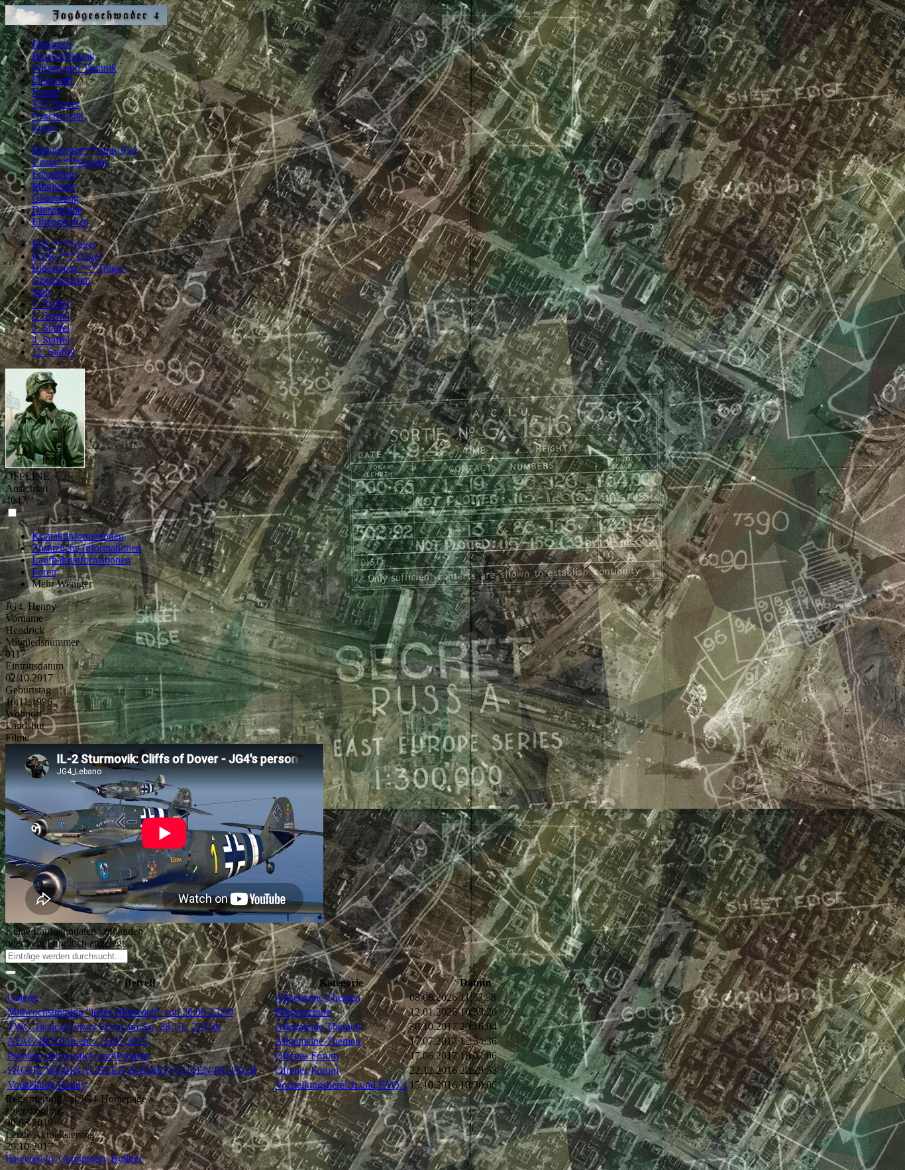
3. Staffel (51, 327)
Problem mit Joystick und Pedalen (78, 1055)
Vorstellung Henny (46, 1084)
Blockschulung (63, 56)
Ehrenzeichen (60, 221)
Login (44, 127)
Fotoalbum (54, 174)
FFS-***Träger (64, 244)
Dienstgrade (57, 209)
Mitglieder (53, 186)
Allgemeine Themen (317, 997)
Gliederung (55, 198)
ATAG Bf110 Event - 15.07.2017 (77, 1041)
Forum (46, 91)
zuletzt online (33, 1110)
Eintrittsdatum (34, 666)
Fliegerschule (303, 1012)
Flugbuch (52, 44)
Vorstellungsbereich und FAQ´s (341, 1084)
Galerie (22, 997)
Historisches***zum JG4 (84, 150)
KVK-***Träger (67, 256)
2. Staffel (51, 316)
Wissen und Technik (74, 68)
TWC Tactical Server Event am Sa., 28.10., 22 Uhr (114, 1026)
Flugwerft (52, 80)
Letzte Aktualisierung (50, 1134)
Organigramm (61, 280)
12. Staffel (53, 351)
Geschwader (58, 115)
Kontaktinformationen (78, 536)
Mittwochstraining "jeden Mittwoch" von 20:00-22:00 (120, 1012)
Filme (17, 737)
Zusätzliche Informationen (86, 548)
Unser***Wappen (69, 162)
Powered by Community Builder (73, 1158)
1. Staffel (51, 304)
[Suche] (10, 972)
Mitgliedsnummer (42, 642)
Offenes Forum (307, 1055)
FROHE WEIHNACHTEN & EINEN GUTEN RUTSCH (132, 1070)
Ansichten (26, 488)
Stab (41, 292)
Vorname (24, 618)
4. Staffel (51, 339)
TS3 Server (56, 103)
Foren (44, 571)
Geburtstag (28, 689)
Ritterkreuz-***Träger (78, 268)
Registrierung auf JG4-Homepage (75, 1098)
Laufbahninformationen (81, 559)
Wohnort (23, 713)
